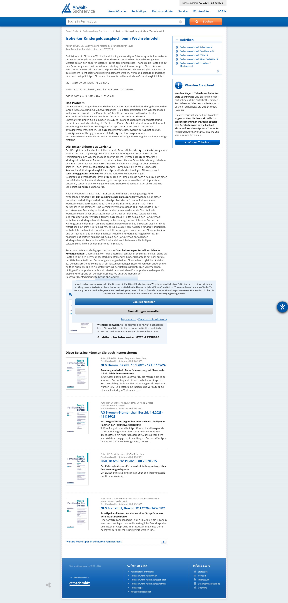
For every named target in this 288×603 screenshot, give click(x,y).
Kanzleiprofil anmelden (142, 571)
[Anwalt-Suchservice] (80, 9)
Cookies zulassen (144, 302)
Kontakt (202, 575)
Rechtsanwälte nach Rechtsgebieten (148, 579)
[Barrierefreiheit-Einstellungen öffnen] (282, 307)
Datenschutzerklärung (152, 319)
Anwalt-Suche (117, 11)
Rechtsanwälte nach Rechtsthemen (148, 583)
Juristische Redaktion (141, 591)
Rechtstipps (139, 11)
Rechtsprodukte (162, 11)
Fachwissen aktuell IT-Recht (194, 55)
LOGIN (222, 11)
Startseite (203, 571)
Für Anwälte (201, 11)
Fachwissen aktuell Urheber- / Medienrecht (195, 65)
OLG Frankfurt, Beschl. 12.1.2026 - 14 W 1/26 (133, 508)
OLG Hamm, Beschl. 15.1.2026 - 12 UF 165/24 (133, 365)
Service (183, 11)
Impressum (128, 319)
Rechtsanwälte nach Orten (144, 575)
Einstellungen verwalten (144, 311)
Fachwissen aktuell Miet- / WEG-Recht (199, 59)
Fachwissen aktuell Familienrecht (197, 51)
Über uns (202, 587)
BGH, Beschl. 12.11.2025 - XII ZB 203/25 (129, 461)
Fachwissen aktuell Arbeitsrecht (196, 47)
